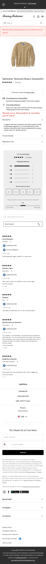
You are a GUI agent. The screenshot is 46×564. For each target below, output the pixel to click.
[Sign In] (34, 16)
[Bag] (38, 16)
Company (6, 508)
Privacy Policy (31, 472)
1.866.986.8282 (21, 558)
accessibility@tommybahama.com (23, 560)
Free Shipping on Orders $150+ (17, 98)
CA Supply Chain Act (9, 531)
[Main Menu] (42, 16)
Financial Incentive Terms (31, 487)
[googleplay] (15, 492)
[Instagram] (4, 492)
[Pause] (3, 4)
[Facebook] (9, 492)
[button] (24, 7)
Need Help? (7, 499)
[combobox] (6, 445)
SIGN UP (23, 452)
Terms (39, 472)
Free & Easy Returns (13, 105)
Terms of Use (27, 480)
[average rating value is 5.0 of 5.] (7, 82)
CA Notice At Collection (10, 534)
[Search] (41, 22)
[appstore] (24, 492)
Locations (6, 516)
